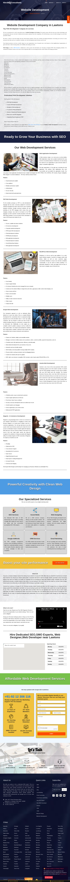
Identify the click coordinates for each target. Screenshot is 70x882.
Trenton (60, 838)
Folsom (16, 861)
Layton (26, 863)
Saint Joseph (50, 854)
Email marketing (40, 795)
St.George (60, 830)
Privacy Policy (63, 874)
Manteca (38, 833)
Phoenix (49, 838)
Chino (15, 828)
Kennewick (27, 847)
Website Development (35, 13)
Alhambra (5, 830)
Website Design (40, 813)
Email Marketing (56, 538)
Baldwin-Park (6, 842)
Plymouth (49, 840)
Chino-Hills (16, 830)
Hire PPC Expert (40, 800)
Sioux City (60, 826)
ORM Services (35, 538)
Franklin (16, 863)
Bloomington (6, 854)
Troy (59, 840)
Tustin (59, 845)
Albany (4, 828)
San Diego (49, 859)
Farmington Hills (18, 852)
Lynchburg (38, 830)
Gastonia (16, 866)
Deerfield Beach (18, 845)
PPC (37, 789)
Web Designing (56, 515)
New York (38, 859)
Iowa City (27, 835)
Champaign (6, 868)
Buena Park (6, 861)
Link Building (39, 792)
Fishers (16, 854)
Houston (27, 830)
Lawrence (27, 861)
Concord (16, 835)
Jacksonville (28, 838)
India (37, 810)
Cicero (15, 833)
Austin (4, 840)
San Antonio (50, 856)
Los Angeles (39, 826)
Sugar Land (60, 833)
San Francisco (50, 861)
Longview (27, 868)
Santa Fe (49, 866)
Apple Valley (6, 833)
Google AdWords (14, 538)
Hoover (27, 828)
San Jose (49, 863)
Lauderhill (27, 859)
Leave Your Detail (59, 767)
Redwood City (50, 849)
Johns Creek (28, 840)
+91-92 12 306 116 (18, 696)
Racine (48, 842)
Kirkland (27, 849)
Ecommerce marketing (41, 797)
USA (37, 808)
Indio (26, 833)
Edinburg (16, 847)
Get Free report (60, 562)
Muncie (37, 856)
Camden (5, 863)
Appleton (5, 835)
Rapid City (49, 845)
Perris (48, 830)
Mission (38, 849)
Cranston (16, 838)
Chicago (16, 826)
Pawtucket (49, 828)
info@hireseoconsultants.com (27, 767)
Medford (38, 835)
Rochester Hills (50, 852)
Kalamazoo (27, 845)
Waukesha (60, 856)
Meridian (38, 845)
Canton (5, 866)
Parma (37, 868)
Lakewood (27, 856)
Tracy (59, 835)
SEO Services (13, 515)
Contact (64, 2)
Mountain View (39, 854)
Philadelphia (50, 835)
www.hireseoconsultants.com (57, 881)
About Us (58, 2)
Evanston (16, 849)
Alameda (5, 826)
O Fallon (38, 861)
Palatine (38, 866)
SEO (37, 784)
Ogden (37, 863)
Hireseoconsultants (12, 879)
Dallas (15, 840)
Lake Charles (28, 852)
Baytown (5, 845)
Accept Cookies (48, 877)
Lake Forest (28, 854)
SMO (37, 787)
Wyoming (60, 861)
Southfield (60, 828)
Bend (4, 852)
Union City (60, 847)
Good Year (16, 868)
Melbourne (38, 838)
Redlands (49, 847)
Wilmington (60, 859)
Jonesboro (27, 842)
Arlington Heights (7, 838)
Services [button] (51, 2)
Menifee (38, 840)
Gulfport (27, 826)
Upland (59, 849)
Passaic (49, 826)
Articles (38, 805)
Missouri (38, 852)
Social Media (34, 515)
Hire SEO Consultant (41, 803)
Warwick (60, 854)
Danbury (16, 842)
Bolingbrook (6, 856)
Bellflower (5, 847)
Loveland (38, 828)
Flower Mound (17, 859)
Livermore (27, 866)
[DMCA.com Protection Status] (28, 879)
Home (46, 2)
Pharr (48, 833)
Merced (38, 842)
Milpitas (38, 847)
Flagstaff (16, 856)
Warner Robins (61, 852)
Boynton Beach (6, 859)
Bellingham (5, 849)
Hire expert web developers (34, 124)
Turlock (59, 842)
